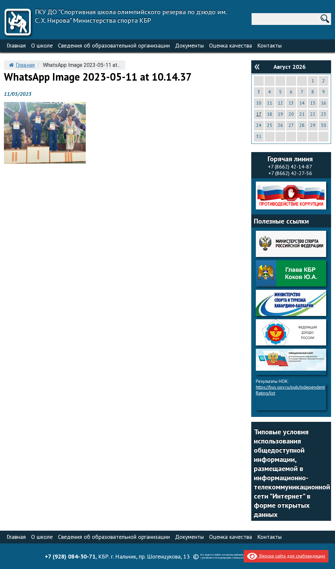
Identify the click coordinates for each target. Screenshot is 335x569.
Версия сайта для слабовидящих (291, 556)
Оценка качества (230, 45)
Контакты (269, 45)
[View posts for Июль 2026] (257, 66)
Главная (16, 45)
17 (258, 114)
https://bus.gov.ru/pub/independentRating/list (290, 390)
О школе (42, 45)
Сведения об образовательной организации (114, 45)
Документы (189, 45)
